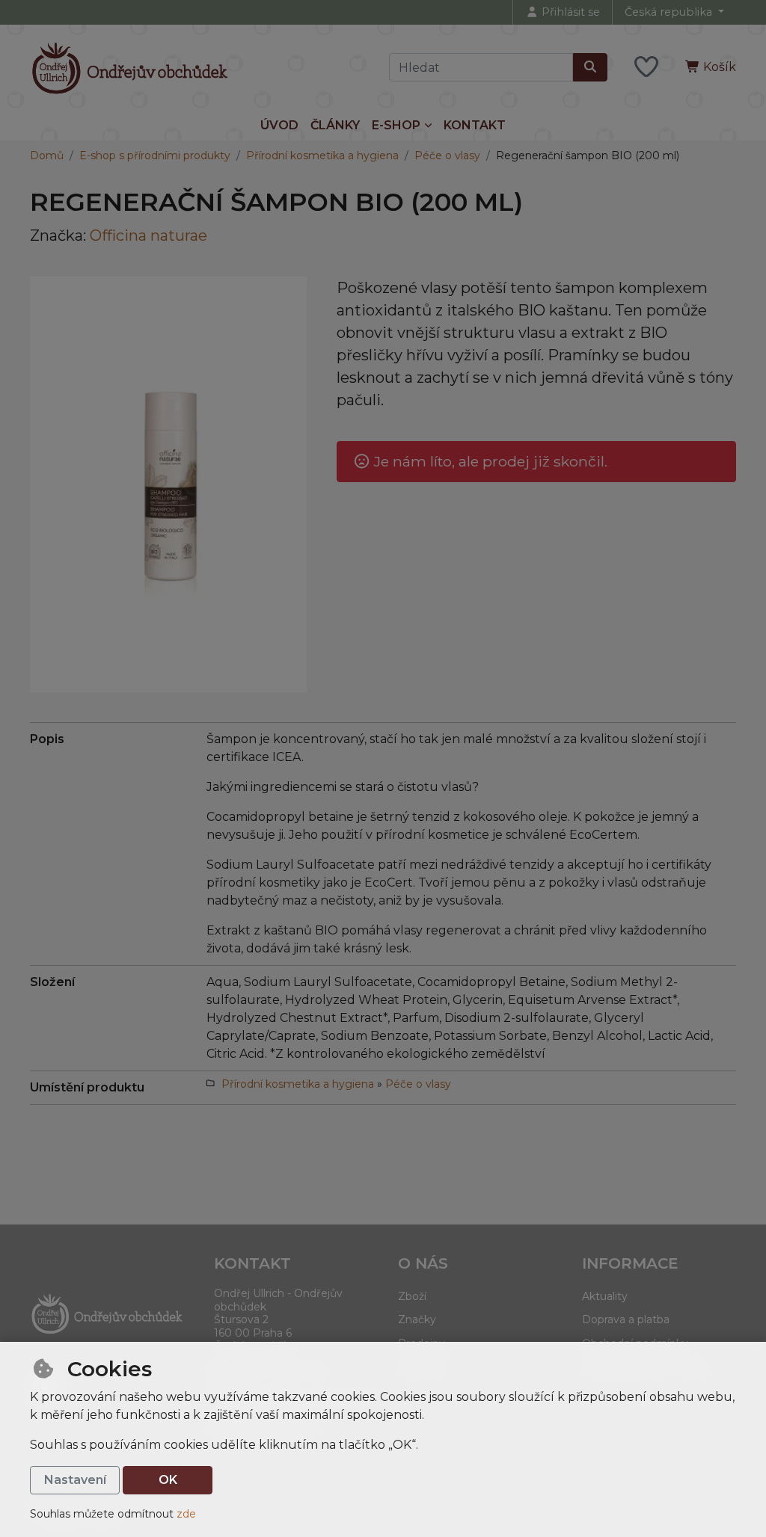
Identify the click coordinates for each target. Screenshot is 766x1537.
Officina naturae (148, 235)
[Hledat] (590, 67)
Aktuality (605, 1296)
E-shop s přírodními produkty (154, 155)
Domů (47, 155)
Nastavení (75, 1480)
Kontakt (475, 125)
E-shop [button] (396, 125)
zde (186, 1514)
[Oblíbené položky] (646, 68)
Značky (417, 1319)
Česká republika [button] (670, 12)
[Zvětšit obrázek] (168, 484)
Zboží (412, 1296)
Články (335, 125)
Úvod (279, 125)
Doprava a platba (626, 1319)
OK (168, 1480)
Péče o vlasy (447, 155)
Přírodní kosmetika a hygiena (322, 155)
